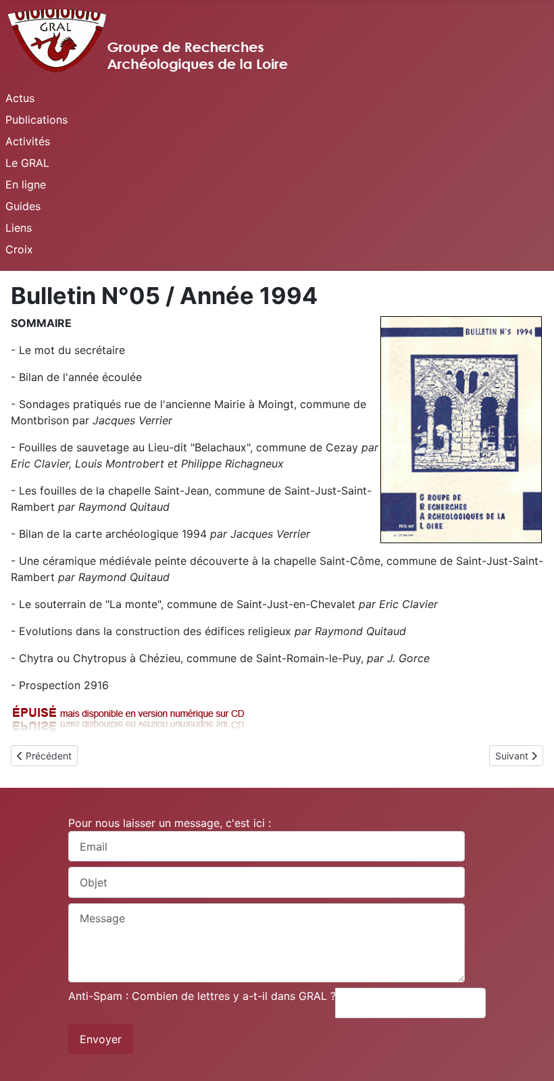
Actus (19, 98)
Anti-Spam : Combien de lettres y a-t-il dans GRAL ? (202, 996)
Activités (27, 141)
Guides (23, 206)
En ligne (25, 184)
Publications (36, 119)
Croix (19, 249)
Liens (18, 227)
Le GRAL (27, 163)
